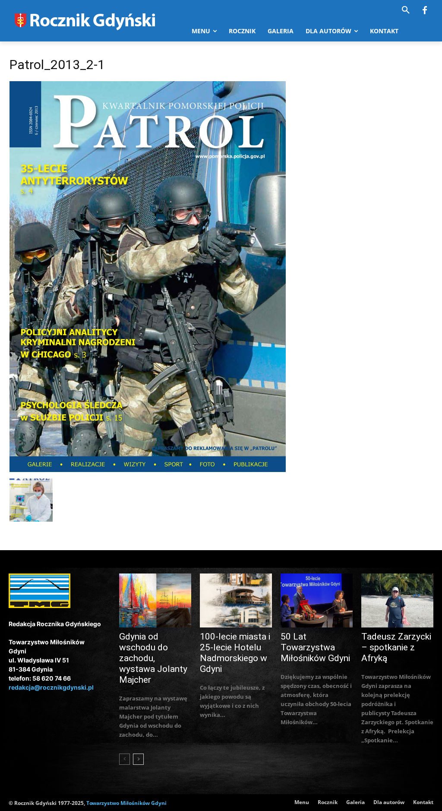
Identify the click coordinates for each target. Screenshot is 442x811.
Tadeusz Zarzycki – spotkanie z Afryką (396, 647)
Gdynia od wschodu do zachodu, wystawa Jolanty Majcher (153, 658)
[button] (405, 10)
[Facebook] (424, 10)
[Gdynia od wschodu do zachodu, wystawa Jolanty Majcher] (155, 600)
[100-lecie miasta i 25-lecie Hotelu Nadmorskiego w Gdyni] (236, 600)
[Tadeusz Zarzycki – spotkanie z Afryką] (397, 600)
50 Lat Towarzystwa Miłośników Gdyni (315, 647)
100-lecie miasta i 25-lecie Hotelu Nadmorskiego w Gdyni (235, 652)
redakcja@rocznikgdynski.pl (51, 687)
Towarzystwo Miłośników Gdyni (126, 803)
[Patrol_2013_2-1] (147, 469)
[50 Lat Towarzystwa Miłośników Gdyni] (317, 600)
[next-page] (138, 759)
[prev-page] (124, 759)
